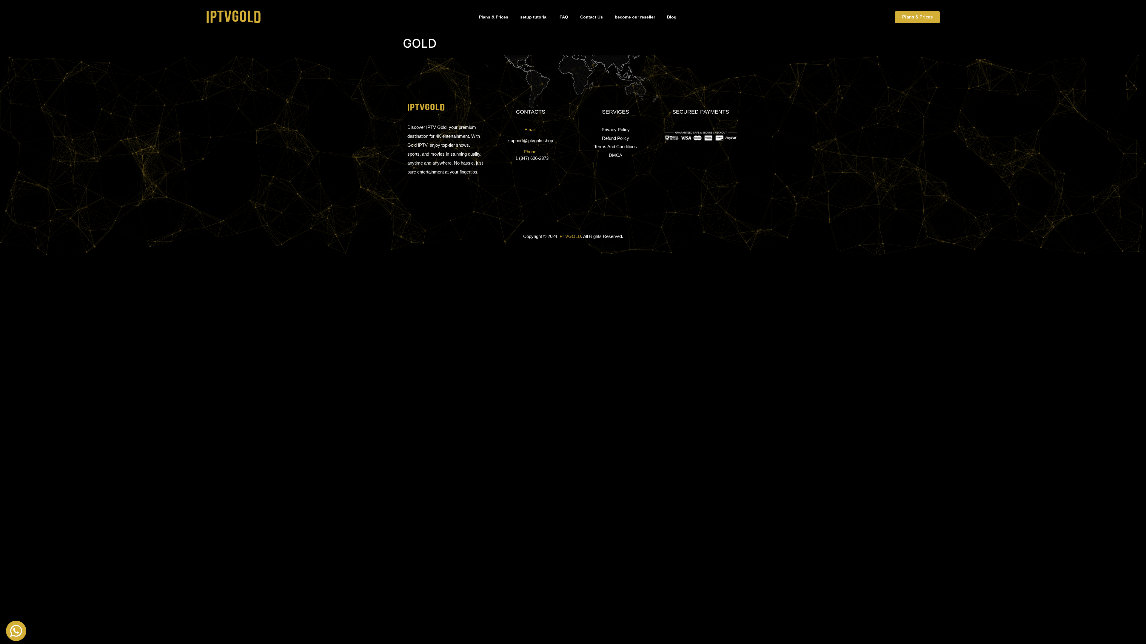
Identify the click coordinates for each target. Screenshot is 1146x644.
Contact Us (591, 17)
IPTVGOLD (569, 236)
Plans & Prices (493, 17)
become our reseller (635, 17)
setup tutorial (534, 17)
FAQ (564, 17)
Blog (672, 17)
